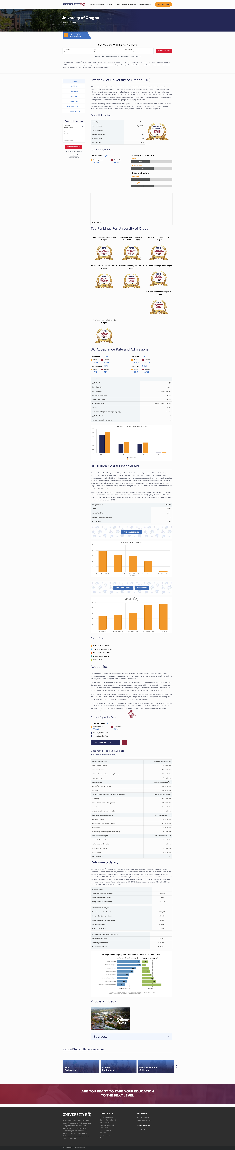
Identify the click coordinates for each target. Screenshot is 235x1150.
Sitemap (103, 1133)
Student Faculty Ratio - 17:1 (101, 742)
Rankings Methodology (108, 1125)
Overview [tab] (73, 81)
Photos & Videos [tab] (74, 111)
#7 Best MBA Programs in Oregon (158, 266)
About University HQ (107, 1117)
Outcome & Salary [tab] (74, 106)
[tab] (176, 1065)
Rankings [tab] (74, 86)
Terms (102, 1138)
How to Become (143, 1117)
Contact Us (104, 1128)
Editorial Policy (105, 1123)
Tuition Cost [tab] (74, 96)
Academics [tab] (74, 101)
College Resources (144, 1120)
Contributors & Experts (108, 1120)
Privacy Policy (105, 1135)
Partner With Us (105, 1130)
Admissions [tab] (74, 91)
